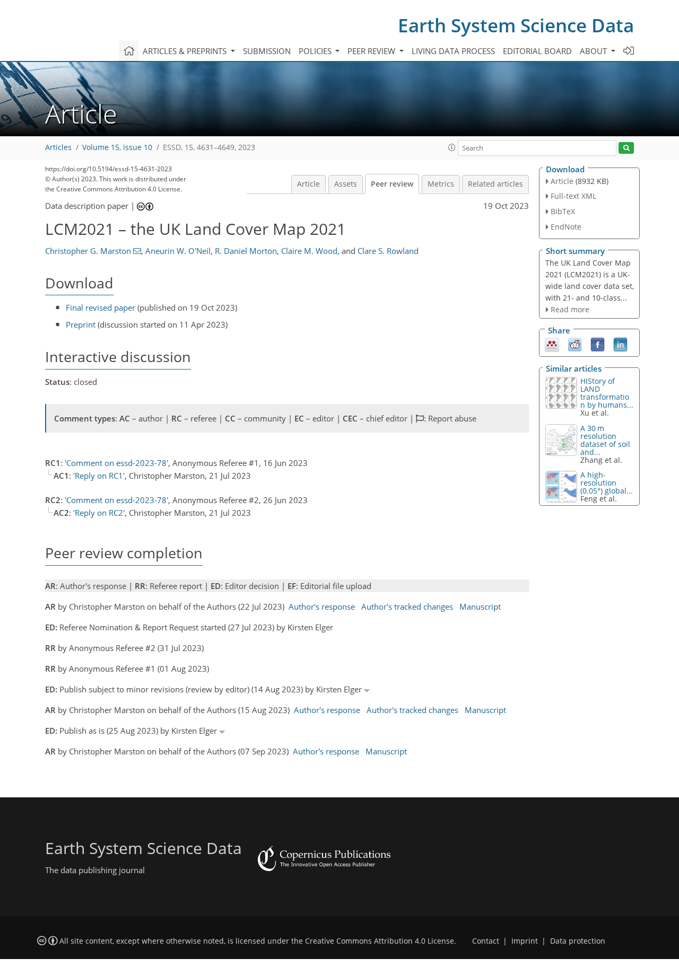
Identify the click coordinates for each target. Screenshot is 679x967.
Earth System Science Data (516, 25)
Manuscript (480, 606)
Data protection (577, 941)
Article (308, 184)
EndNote (566, 227)
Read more (570, 309)
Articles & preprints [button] (186, 51)
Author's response (322, 606)
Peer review (392, 184)
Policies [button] (316, 51)
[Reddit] (575, 344)
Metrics (441, 184)
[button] (452, 147)
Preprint (80, 324)
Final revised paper (100, 307)
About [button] (594, 51)
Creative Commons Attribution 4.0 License (379, 941)
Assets (345, 184)
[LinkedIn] (620, 344)
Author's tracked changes (407, 606)
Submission (267, 51)
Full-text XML (573, 196)
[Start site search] (626, 148)
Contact (485, 941)
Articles (58, 147)
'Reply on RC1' (99, 475)
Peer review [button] (372, 51)
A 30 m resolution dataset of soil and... (605, 440)
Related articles (495, 184)
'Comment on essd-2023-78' (116, 463)
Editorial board (537, 51)
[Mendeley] (552, 344)
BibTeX (563, 211)
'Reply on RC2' (99, 512)
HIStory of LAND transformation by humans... (606, 393)
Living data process (453, 51)
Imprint (524, 941)
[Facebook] (597, 344)
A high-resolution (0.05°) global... (606, 483)
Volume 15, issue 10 (117, 147)
